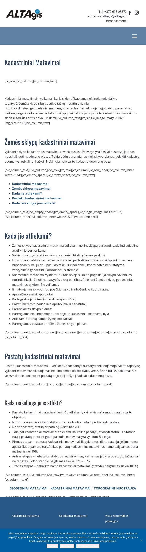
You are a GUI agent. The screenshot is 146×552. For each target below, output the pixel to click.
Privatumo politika (87, 546)
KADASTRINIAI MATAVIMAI (70, 488)
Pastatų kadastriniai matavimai (37, 198)
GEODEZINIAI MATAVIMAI (28, 488)
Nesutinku (67, 546)
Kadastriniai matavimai (30, 184)
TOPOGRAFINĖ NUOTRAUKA (115, 488)
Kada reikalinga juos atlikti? (34, 203)
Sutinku (52, 546)
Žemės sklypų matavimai (31, 188)
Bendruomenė (116, 21)
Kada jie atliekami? (27, 193)
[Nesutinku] (141, 540)
